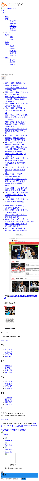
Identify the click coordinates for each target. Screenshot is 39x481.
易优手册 (13, 53)
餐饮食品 (23, 231)
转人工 (3, 476)
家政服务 (16, 94)
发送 (23, 479)
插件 (11, 39)
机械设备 (18, 183)
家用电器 (22, 190)
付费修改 (8, 449)
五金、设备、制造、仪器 (16, 179)
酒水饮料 (8, 106)
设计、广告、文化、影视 (16, 129)
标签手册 (8, 384)
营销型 (13, 201)
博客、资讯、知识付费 (15, 174)
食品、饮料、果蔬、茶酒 (16, 104)
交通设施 (16, 117)
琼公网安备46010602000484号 (26, 426)
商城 (18, 201)
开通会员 (8, 352)
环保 (12, 190)
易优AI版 (13, 30)
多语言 (7, 201)
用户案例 (8, 368)
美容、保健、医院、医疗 (16, 147)
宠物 (7, 195)
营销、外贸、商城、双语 (16, 199)
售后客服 (8, 445)
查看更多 (19, 235)
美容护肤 (18, 151)
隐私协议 (8, 404)
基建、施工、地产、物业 (16, 115)
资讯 (7, 176)
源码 (11, 37)
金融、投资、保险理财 (15, 154)
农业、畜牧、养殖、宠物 (16, 192)
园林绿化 (8, 117)
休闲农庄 (16, 110)
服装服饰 (10, 101)
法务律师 (18, 163)
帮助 (7, 44)
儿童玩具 (23, 221)
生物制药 (8, 149)
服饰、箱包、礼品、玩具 (16, 97)
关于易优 (8, 398)
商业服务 (10, 163)
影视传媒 (8, 131)
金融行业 (8, 156)
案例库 (12, 64)
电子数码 (8, 145)
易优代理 (13, 28)
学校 (7, 90)
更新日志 (8, 366)
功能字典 (8, 388)
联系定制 (4, 340)
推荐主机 (8, 356)
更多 (7, 58)
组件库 (12, 62)
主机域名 (13, 23)
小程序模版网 (21, 430)
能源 (16, 190)
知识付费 (16, 176)
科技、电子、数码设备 (15, 142)
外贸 (22, 201)
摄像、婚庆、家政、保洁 (16, 92)
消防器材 (8, 181)
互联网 (22, 140)
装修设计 (16, 124)
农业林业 (19, 195)
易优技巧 (13, 48)
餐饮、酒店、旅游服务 (15, 108)
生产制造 (10, 183)
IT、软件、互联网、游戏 (16, 135)
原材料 (7, 190)
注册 (2, 13)
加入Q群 (8, 370)
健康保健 (10, 151)
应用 (7, 35)
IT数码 (22, 145)
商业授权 (13, 21)
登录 (2, 10)
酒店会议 (8, 110)
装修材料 (8, 124)
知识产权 (8, 400)
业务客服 (8, 440)
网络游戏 (16, 140)
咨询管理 (8, 160)
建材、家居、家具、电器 (16, 122)
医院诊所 (16, 149)
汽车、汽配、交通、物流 (16, 167)
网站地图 (4, 430)
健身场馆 (16, 85)
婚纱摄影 (8, 94)
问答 (7, 42)
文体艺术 (16, 131)
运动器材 (8, 85)
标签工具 (13, 55)
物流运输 (16, 170)
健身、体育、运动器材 (15, 83)
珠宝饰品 (16, 99)
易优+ (7, 33)
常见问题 (13, 51)
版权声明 (8, 402)
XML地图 (12, 430)
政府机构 (16, 160)
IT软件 (9, 140)
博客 (11, 176)
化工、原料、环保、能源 (16, 188)
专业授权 (13, 26)
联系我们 (4, 419)
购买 (7, 19)
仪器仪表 (16, 181)
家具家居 (10, 126)
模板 (7, 17)
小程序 (12, 60)
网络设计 (16, 138)
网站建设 (8, 138)
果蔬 (14, 106)
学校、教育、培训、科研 (16, 88)
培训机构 (12, 90)
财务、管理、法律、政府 (16, 158)
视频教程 (13, 46)
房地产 (10, 119)
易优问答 (8, 382)
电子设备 (16, 145)
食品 (18, 106)
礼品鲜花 (8, 99)
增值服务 (8, 372)
